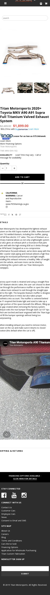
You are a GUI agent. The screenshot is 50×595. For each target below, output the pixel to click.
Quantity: (5, 163)
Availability (6, 155)
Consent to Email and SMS (13, 520)
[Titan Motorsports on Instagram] (24, 496)
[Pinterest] (16, 214)
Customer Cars (8, 510)
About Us (5, 530)
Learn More (5, 141)
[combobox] (25, 18)
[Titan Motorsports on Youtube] (14, 496)
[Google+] (20, 214)
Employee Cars (8, 514)
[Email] (5, 214)
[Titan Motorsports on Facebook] (3, 496)
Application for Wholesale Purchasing (18, 550)
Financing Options (9, 547)
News (4, 517)
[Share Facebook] (8, 214)
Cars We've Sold (8, 544)
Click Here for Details (25, 478)
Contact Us (6, 507)
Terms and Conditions (11, 540)
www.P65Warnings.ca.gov (17, 204)
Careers (5, 534)
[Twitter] (12, 214)
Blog (3, 537)
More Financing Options (11, 143)
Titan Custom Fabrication (13, 553)
